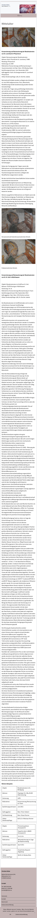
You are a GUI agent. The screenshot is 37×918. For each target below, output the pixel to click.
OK (10, 914)
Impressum (5, 902)
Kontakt (4, 899)
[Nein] (35, 912)
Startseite (4, 896)
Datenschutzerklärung (7, 905)
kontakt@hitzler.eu (7, 890)
